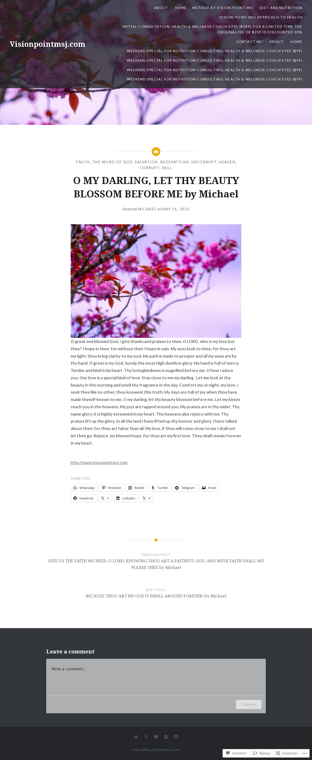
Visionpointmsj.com (47, 44)
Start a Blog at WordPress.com (155, 750)
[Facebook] (156, 736)
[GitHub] (176, 736)
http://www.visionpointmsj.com (99, 462)
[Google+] (166, 736)
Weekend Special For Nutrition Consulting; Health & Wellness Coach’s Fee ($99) (214, 51)
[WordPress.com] (136, 736)
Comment (248, 704)
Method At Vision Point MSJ (223, 8)
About (161, 8)
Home (181, 8)
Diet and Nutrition (281, 8)
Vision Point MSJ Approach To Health (260, 17)
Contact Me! (250, 41)
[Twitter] (146, 736)
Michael (147, 209)
